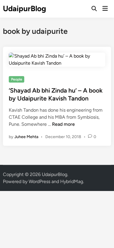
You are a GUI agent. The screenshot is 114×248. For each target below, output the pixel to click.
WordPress (39, 181)
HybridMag (71, 181)
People (16, 79)
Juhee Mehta (26, 136)
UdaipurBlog (24, 8)
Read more (63, 124)
